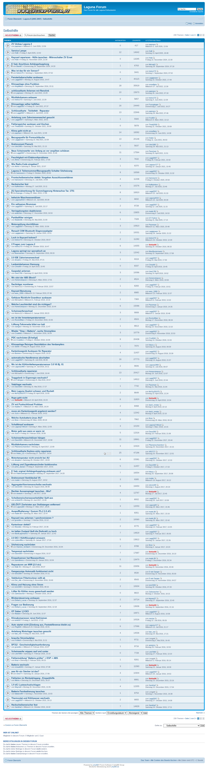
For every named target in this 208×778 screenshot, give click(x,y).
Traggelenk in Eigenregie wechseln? (29, 378)
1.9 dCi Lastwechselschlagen (25, 685)
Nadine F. (18, 407)
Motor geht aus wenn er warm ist (27, 431)
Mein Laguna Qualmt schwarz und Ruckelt (32, 391)
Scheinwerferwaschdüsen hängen (28, 438)
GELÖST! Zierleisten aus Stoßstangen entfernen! (35, 504)
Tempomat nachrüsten (22, 551)
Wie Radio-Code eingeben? (25, 164)
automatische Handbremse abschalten (30, 358)
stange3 (18, 327)
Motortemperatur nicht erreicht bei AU (30, 458)
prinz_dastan (20, 467)
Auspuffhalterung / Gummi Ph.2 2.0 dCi (31, 511)
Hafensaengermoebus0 (25, 473)
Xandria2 (152, 685)
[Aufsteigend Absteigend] (138, 713)
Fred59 (152, 118)
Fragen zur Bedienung (22, 604)
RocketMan (19, 320)
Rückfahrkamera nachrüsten (25, 444)
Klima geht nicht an (21, 131)
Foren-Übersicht (15, 19)
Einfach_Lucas (20, 600)
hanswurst (20, 173)
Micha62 (152, 64)
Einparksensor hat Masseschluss (28, 558)
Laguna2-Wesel (21, 427)
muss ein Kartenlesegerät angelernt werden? (33, 411)
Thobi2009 (19, 126)
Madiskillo (18, 220)
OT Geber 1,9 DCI (20, 611)
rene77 (19, 674)
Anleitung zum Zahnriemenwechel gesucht (32, 117)
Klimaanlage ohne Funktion (25, 84)
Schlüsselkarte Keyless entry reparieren (31, 451)
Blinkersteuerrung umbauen (25, 598)
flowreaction (19, 253)
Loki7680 (18, 654)
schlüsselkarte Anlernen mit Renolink (30, 91)
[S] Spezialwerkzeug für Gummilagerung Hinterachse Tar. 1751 (42, 191)
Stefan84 (152, 245)
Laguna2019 (20, 200)
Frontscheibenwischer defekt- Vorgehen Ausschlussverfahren (42, 177)
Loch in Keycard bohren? (24, 237)
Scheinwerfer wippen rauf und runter (29, 651)
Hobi (16, 60)
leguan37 (152, 598)
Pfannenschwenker (22, 447)
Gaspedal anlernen (20, 271)
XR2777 (152, 452)
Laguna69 (20, 507)
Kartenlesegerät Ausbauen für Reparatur (31, 351)
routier (17, 480)
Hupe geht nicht (19, 398)
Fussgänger (153, 104)
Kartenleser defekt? (21, 524)
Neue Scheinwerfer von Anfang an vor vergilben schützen (40, 151)
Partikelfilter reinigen (21, 217)
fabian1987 (19, 694)
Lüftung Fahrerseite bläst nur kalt (28, 324)
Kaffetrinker (19, 186)
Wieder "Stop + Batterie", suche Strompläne (33, 331)
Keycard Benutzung (21, 291)
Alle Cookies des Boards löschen (164, 760)
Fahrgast (20, 380)
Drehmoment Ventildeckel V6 (25, 478)
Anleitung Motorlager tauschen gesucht (31, 631)
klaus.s (152, 345)
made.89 (152, 211)
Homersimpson (21, 280)
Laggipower (153, 78)
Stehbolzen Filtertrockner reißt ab (28, 578)
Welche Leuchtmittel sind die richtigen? (31, 304)
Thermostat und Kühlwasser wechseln (30, 698)
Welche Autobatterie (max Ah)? (26, 418)
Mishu (17, 680)
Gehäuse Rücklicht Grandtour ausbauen (31, 297)
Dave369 (18, 387)
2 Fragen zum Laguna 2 (23, 244)
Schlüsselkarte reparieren (24, 371)
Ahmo (17, 160)
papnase (18, 46)
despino (18, 260)
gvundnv (18, 520)
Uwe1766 (18, 273)
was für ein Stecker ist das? (25, 671)
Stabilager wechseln (21, 384)
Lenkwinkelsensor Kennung (25, 264)
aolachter (18, 213)
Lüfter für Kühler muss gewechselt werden (32, 591)
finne (17, 420)
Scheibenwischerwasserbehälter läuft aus (32, 498)
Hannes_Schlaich (23, 547)
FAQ (190, 23)
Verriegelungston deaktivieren (26, 211)
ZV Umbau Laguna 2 (21, 44)
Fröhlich (18, 640)
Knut (16, 660)
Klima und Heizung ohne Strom (27, 584)
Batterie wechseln (20, 665)
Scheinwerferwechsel (22, 311)
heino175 (20, 73)
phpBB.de (115, 767)
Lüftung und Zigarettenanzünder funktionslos (34, 464)
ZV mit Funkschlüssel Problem (27, 404)
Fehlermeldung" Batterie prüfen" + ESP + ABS (34, 658)
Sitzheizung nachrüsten (23, 544)
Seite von (190, 35)
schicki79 (18, 500)
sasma (151, 618)
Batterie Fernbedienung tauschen (28, 691)
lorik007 (18, 620)
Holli (16, 53)
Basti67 (19, 66)
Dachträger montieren (22, 284)
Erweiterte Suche (196, 12)
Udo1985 (18, 146)
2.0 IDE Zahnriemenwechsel (25, 257)
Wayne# (18, 687)
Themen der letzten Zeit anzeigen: (65, 713)
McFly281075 (20, 393)
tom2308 (18, 574)
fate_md (18, 634)
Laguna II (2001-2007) (32, 19)
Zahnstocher (20, 594)
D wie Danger (154, 572)
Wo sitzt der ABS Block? (23, 277)
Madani (17, 614)
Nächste (199, 713)
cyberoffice (19, 540)
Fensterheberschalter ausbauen (27, 77)
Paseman (152, 151)
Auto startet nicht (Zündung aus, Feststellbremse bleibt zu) (41, 625)
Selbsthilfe (47, 19)
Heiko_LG (20, 453)
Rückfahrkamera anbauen (24, 97)
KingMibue (19, 86)
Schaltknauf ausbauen (22, 424)
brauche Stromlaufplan (22, 638)
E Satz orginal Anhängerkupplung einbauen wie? (36, 471)
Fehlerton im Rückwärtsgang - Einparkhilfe (32, 678)
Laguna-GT (153, 165)
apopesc (152, 645)
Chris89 (18, 266)
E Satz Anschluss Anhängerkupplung (30, 64)
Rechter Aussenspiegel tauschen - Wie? (31, 491)
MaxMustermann (155, 251)
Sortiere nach (101, 713)
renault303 (19, 667)
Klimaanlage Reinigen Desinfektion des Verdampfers (37, 344)
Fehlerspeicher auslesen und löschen (30, 124)
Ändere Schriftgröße (200, 18)
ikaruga (19, 193)
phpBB (95, 765)
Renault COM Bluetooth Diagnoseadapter (31, 231)
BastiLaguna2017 (21, 533)
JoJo (17, 413)
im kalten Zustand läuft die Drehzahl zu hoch (34, 531)
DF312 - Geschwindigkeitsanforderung (30, 645)
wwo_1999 (19, 293)
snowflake (153, 84)
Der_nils (18, 580)
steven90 (18, 487)
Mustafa (18, 527)
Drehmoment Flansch (22, 144)
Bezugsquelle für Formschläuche (28, 137)
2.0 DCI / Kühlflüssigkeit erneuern (28, 538)
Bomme (18, 353)
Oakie (151, 138)
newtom (19, 493)
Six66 (17, 347)
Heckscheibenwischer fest (24, 705)
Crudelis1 (18, 333)
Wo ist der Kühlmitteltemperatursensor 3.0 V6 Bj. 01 (37, 364)
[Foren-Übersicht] (44, 8)
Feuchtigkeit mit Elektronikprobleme (29, 157)
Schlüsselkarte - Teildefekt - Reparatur (30, 111)
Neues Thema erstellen (12, 34)
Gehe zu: (158, 725)
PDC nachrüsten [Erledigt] (24, 337)
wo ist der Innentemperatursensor (28, 317)
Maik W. (18, 567)
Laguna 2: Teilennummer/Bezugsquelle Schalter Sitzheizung (41, 171)
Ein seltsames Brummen (23, 204)
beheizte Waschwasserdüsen (25, 197)
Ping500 (18, 627)
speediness (19, 560)
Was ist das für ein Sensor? (25, 71)
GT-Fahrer (153, 218)
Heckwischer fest (19, 184)
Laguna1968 (20, 367)
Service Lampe (18, 50)
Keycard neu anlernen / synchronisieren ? (32, 518)
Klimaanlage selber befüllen (25, 104)
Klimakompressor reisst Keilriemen (29, 618)
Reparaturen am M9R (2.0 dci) (26, 564)
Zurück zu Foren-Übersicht (16, 725)
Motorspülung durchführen (25, 224)
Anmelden (199, 23)
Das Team (145, 760)
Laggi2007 (19, 80)
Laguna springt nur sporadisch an (28, 251)
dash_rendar (154, 405)
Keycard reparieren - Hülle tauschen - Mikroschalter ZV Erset (41, 57)
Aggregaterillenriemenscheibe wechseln (31, 484)
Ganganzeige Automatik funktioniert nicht (32, 571)
